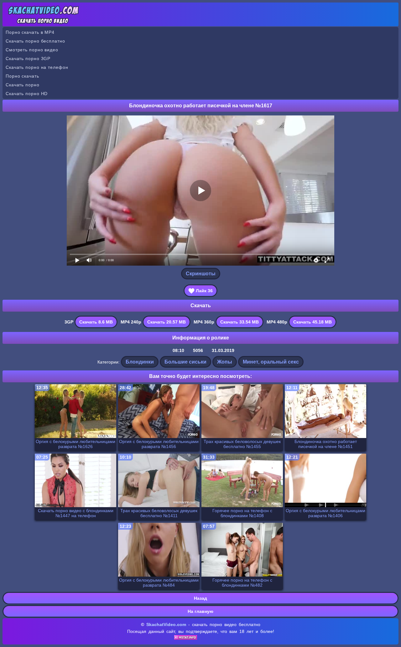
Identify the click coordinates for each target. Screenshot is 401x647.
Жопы (224, 361)
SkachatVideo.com (166, 624)
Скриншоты (201, 273)
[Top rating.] (185, 638)
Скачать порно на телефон (37, 67)
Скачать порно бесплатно (35, 40)
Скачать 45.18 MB (312, 321)
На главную (200, 611)
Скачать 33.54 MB (239, 321)
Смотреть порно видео (32, 49)
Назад (200, 598)
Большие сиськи (185, 361)
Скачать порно (22, 84)
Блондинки (140, 361)
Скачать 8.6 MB (96, 321)
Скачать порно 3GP (28, 58)
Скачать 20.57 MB (166, 321)
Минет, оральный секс (271, 361)
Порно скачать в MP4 (30, 32)
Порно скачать (22, 76)
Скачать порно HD (27, 93)
